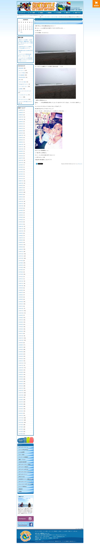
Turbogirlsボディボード (23, 84)
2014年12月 (21, 335)
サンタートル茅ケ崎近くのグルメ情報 (25, 102)
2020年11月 (21, 180)
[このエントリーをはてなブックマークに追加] (36, 163)
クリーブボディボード (23, 86)
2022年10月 (21, 149)
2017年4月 (21, 272)
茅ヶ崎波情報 (21, 75)
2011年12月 (21, 417)
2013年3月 (21, 383)
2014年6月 (21, 349)
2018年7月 (21, 237)
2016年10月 (21, 285)
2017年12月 (21, 253)
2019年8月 (21, 210)
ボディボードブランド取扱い (25, 464)
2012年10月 (21, 395)
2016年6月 (21, 294)
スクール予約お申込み (23, 449)
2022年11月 (21, 146)
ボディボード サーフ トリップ (25, 481)
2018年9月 (21, 233)
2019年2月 (21, 221)
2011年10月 (21, 422)
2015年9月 (21, 315)
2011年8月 (21, 427)
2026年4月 (21, 112)
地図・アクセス (22, 459)
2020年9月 (21, 185)
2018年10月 (21, 231)
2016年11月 (21, 283)
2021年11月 (21, 162)
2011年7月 (21, 429)
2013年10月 (21, 367)
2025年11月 (21, 117)
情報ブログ (70, 531)
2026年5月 (21, 110)
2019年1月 (21, 224)
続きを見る (30, 513)
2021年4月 (21, 171)
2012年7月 (21, 401)
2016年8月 (21, 290)
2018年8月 (21, 235)
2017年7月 (21, 265)
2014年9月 (21, 342)
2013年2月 (21, 386)
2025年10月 (21, 119)
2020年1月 (21, 199)
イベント (20, 97)
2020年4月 (21, 192)
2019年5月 (21, 215)
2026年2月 (21, 114)
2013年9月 (21, 370)
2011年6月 (21, 431)
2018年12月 (21, 226)
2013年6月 (21, 376)
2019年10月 (21, 205)
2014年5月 (21, 351)
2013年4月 (21, 381)
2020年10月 (21, 183)
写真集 (20, 491)
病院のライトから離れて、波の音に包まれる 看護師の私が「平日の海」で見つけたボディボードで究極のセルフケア (25, 42)
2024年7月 (21, 128)
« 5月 (21, 32)
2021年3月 (21, 174)
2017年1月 (21, 278)
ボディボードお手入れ (23, 469)
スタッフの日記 (22, 72)
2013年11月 (21, 365)
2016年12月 (21, 281)
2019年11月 (21, 203)
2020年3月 (21, 194)
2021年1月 (21, 178)
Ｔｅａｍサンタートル (23, 94)
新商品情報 (21, 68)
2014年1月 (21, 360)
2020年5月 (21, 190)
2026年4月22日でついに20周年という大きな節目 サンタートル (25, 47)
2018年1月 (21, 251)
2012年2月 (21, 413)
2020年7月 (21, 187)
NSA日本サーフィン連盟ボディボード (25, 479)
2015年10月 (21, 313)
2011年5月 (21, 433)
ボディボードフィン (23, 474)
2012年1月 (21, 415)
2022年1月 (21, 158)
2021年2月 (21, 176)
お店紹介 (59, 531)
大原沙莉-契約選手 (23, 462)
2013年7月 (21, 374)
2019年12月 (21, 201)
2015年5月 (21, 324)
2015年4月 (21, 326)
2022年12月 (21, 144)
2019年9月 (21, 208)
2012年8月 (21, 399)
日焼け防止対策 (22, 77)
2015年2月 (21, 331)
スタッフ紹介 (21, 454)
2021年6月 (21, 167)
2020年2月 (21, 196)
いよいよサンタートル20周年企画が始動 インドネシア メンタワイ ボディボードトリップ (25, 59)
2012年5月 (21, 406)
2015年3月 (21, 329)
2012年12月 (21, 390)
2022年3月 (21, 153)
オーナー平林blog (22, 486)
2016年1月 (21, 306)
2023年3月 (21, 142)
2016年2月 (21, 303)
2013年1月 (21, 388)
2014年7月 (21, 347)
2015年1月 (21, 333)
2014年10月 (21, 340)
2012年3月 (21, 411)
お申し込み (75, 531)
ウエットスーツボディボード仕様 (26, 484)
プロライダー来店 (22, 82)
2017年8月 (21, 262)
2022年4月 (21, 151)
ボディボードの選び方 (23, 467)
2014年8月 (21, 344)
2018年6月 (21, 240)
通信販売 (21, 489)
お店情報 (20, 88)
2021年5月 (21, 169)
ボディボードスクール (23, 99)
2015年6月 (21, 322)
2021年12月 (21, 160)
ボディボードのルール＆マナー (25, 471)
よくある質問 (21, 452)
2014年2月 (21, 358)
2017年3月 (21, 274)
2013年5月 (21, 379)
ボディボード (21, 70)
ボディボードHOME (38, 531)
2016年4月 (21, 299)
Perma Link (80, 163)
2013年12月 (21, 363)
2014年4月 (21, 354)
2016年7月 (21, 292)
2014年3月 (21, 356)
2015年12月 (21, 308)
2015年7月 (21, 319)
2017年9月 (21, 260)
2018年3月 (21, 247)
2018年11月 (21, 228)
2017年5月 (21, 269)
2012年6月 (21, 404)
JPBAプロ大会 (22, 476)
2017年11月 (21, 256)
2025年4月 (21, 121)
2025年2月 (21, 126)
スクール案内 (45, 531)
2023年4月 (21, 139)
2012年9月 (21, 397)
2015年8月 (21, 317)
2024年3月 (21, 130)
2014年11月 (21, 338)
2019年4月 (21, 217)
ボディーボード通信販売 (53, 531)
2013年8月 (21, 372)
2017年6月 (21, 267)
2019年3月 (21, 219)
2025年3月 (21, 123)
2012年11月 (21, 392)
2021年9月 (21, 164)
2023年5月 (21, 137)
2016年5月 (21, 297)
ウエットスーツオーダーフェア (25, 91)
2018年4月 (21, 244)
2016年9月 (21, 288)
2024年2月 (21, 133)
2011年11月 (21, 420)
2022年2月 (21, 155)
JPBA (20, 79)
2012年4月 (21, 408)
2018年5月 (21, 242)
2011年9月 (21, 424)
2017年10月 (21, 258)
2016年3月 (21, 301)
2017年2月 (21, 276)
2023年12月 (21, 135)
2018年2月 (21, 249)
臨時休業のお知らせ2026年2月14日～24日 (25, 51)
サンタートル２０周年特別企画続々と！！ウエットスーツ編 (24, 55)
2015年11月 (21, 310)
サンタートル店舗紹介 (23, 457)
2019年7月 (21, 212)
